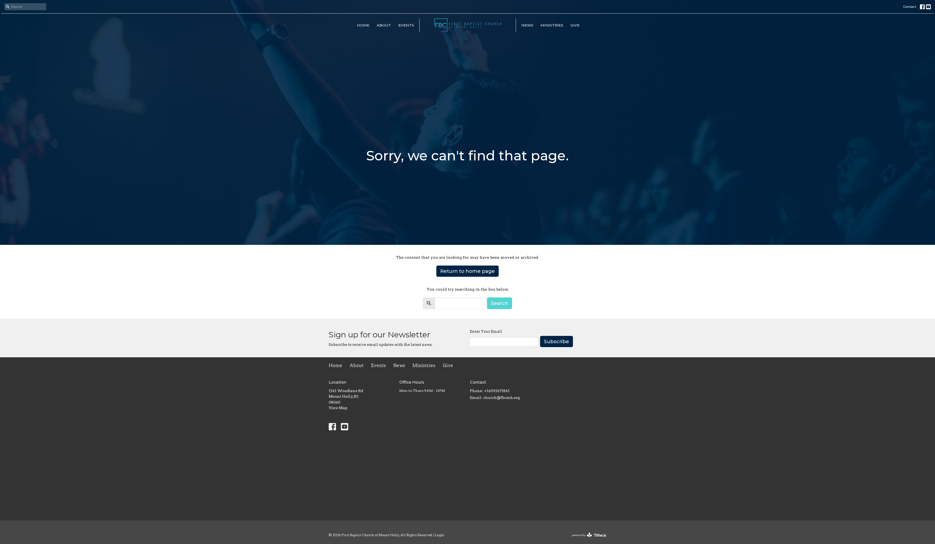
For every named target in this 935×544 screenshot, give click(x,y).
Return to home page (467, 271)
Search (499, 303)
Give (575, 25)
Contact (909, 7)
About (384, 25)
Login (439, 535)
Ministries (552, 25)
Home (363, 25)
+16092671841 (497, 391)
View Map (338, 408)
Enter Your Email (486, 331)
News (527, 25)
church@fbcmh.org (501, 398)
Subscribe (556, 341)
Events (406, 25)
